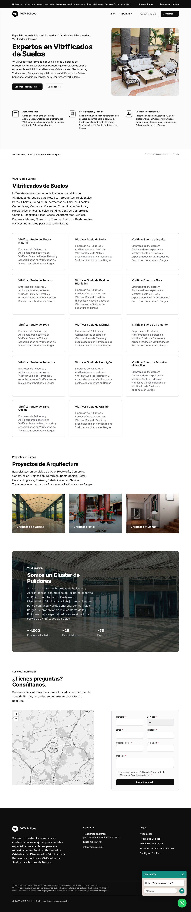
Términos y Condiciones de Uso (135, 775)
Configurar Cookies (150, 853)
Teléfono (152, 729)
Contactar (168, 13)
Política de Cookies (150, 838)
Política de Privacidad (150, 772)
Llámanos (52, 86)
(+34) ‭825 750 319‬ (92, 842)
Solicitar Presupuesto (26, 86)
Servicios (125, 13)
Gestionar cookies (169, 4)
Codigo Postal (124, 742)
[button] (53, 748)
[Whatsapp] (182, 903)
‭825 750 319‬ (150, 13)
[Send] (181, 890)
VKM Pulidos (27, 13)
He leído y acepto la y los (143, 773)
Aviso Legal (146, 833)
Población (152, 742)
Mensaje (121, 755)
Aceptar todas (145, 4)
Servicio (152, 716)
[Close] (182, 874)
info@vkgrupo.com (93, 847)
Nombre (121, 716)
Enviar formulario (145, 782)
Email (119, 729)
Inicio (113, 13)
